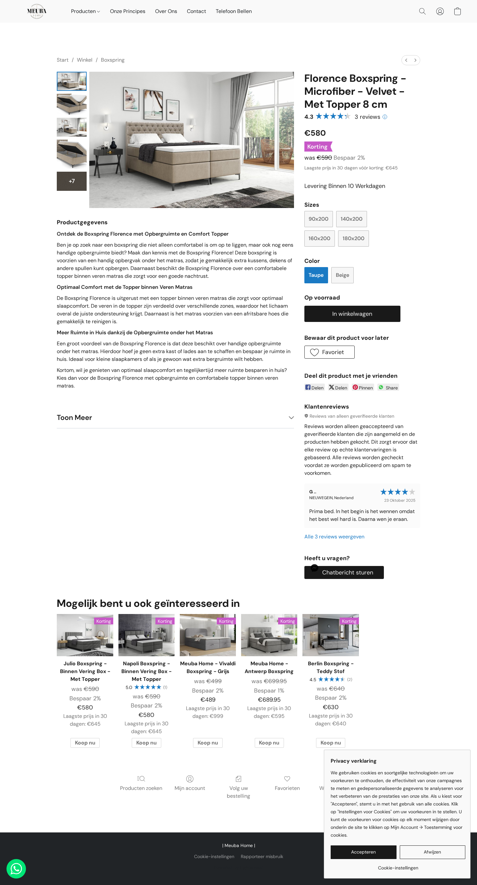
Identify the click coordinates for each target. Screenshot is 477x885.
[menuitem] (406, 60)
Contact (196, 11)
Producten (84, 11)
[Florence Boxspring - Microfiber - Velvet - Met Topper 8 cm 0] (72, 81)
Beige (342, 275)
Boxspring (113, 59)
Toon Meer (74, 417)
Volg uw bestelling (238, 792)
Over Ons (166, 11)
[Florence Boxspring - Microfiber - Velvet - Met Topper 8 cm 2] (72, 127)
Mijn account (190, 788)
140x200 (351, 218)
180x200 (353, 238)
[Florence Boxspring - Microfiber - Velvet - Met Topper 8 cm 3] (72, 154)
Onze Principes (127, 11)
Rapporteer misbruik (262, 856)
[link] (398, 865)
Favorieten (287, 788)
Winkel (84, 59)
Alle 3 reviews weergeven (334, 536)
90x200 (318, 218)
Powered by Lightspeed (238, 867)
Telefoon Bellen (234, 11)
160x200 (319, 238)
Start (62, 59)
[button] (37, 11)
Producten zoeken (141, 788)
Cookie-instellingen (214, 856)
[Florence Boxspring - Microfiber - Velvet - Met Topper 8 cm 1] (72, 104)
